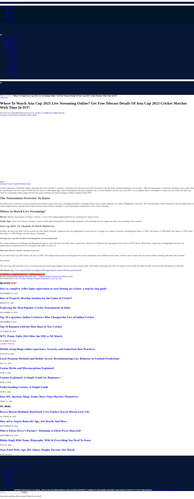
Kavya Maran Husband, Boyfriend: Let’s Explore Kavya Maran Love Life (44, 411)
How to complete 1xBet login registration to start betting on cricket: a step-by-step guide (53, 288)
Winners (12, 72)
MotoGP (12, 56)
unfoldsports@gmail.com (166, 490)
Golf (10, 78)
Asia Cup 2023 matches (19, 274)
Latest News (10, 40)
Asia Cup (7, 204)
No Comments (46, 113)
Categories (10, 42)
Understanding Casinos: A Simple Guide (24, 387)
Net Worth (12, 70)
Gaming (12, 52)
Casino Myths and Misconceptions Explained (27, 368)
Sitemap (7, 486)
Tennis (11, 62)
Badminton (13, 64)
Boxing (11, 58)
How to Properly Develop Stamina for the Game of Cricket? (36, 298)
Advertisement (9, 13)
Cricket (8, 44)
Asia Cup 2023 (5, 274)
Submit (24, 492)
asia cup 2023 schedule (37, 274)
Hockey (12, 66)
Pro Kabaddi (13, 68)
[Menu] (1, 34)
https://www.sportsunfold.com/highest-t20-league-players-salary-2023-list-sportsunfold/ (46, 270)
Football (9, 46)
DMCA (7, 11)
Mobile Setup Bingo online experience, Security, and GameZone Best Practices (47, 349)
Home (7, 38)
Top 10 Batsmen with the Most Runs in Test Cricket (31, 326)
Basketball (12, 54)
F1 (10, 76)
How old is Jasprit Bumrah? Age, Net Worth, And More (33, 421)
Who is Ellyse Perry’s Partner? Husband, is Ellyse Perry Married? (40, 430)
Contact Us (8, 17)
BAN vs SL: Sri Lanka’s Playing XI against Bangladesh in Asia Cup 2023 (35, 278)
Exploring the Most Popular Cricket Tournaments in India (35, 307)
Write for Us (8, 15)
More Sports (11, 50)
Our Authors (8, 19)
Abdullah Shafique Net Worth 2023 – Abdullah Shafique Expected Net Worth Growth (42, 276)
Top (6, 48)
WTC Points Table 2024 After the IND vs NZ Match (31, 336)
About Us (7, 7)
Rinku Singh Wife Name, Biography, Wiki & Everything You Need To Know (45, 440)
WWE (11, 60)
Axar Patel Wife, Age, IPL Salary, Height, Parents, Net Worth (37, 449)
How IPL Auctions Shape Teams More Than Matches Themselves (39, 396)
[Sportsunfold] (58, 34)
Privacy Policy (9, 9)
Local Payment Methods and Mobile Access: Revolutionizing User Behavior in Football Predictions (59, 358)
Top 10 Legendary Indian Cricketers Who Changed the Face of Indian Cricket (47, 317)
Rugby (11, 74)
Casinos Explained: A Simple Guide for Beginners (30, 377)
